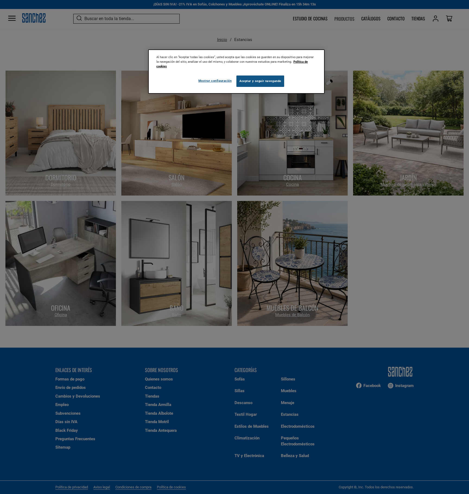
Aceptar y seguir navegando (260, 81)
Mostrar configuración (215, 81)
